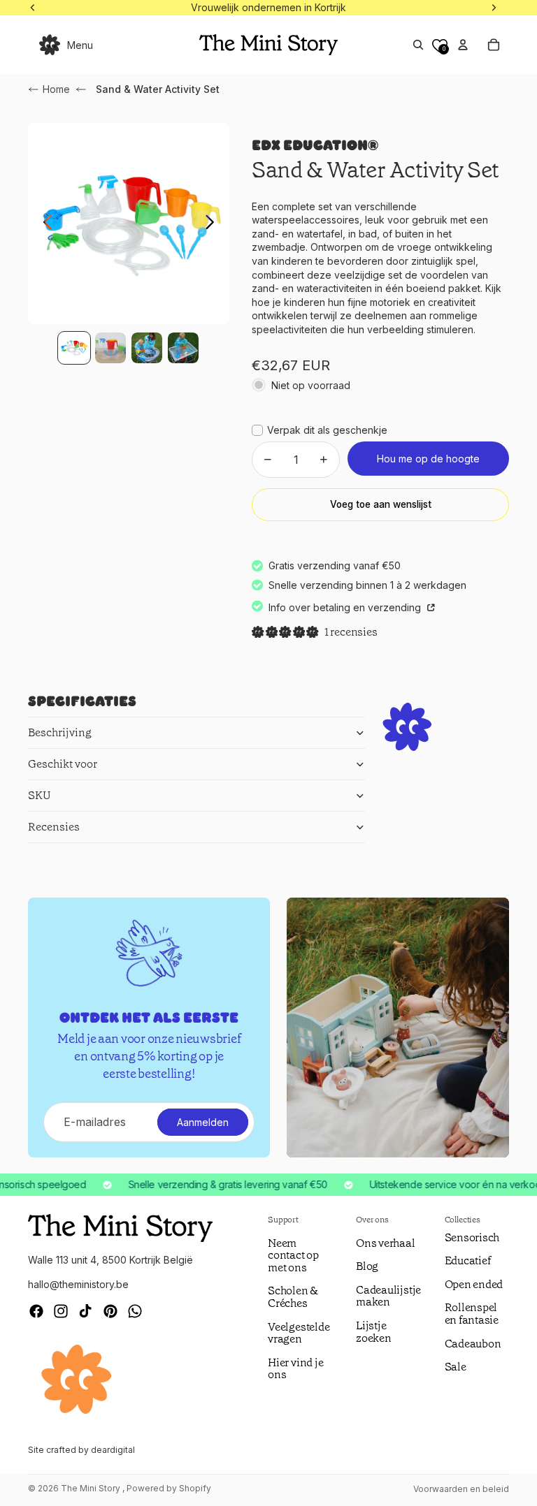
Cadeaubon (473, 1343)
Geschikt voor (62, 763)
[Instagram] (60, 1311)
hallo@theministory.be (78, 1284)
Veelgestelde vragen (298, 1333)
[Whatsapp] (135, 1311)
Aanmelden (203, 1122)
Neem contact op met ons (293, 1255)
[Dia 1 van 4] (74, 347)
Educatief (468, 1260)
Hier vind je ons (295, 1368)
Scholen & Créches (293, 1296)
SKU (39, 795)
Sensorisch (472, 1237)
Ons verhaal (385, 1243)
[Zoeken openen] (418, 44)
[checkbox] (319, 430)
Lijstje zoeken (374, 1331)
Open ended (474, 1284)
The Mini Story (91, 1488)
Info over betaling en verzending (346, 607)
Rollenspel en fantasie (472, 1313)
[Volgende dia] (213, 223)
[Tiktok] (85, 1311)
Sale (455, 1366)
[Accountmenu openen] (463, 44)
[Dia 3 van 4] (146, 347)
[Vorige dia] (43, 223)
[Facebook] (36, 1311)
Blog (367, 1266)
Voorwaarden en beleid (461, 1489)
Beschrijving (60, 732)
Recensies (54, 826)
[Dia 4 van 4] (183, 347)
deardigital (113, 1450)
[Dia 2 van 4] (110, 347)
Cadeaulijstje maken (388, 1296)
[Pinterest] (110, 1311)
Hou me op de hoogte (428, 459)
